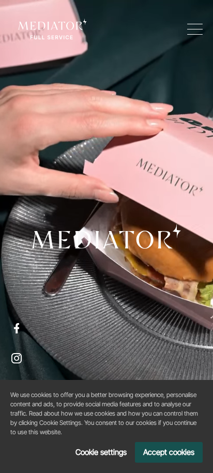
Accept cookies (168, 452)
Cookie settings (101, 452)
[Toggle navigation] (195, 29)
